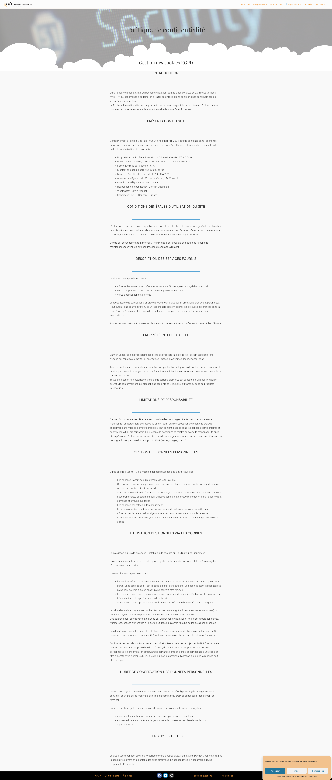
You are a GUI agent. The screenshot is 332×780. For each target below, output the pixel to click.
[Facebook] (159, 775)
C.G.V (98, 775)
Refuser (296, 770)
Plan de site (227, 775)
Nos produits (259, 4)
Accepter (275, 770)
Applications (293, 4)
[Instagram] (171, 775)
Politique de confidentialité (286, 776)
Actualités (309, 4)
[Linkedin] (165, 775)
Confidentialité (112, 775)
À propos (127, 775)
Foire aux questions (202, 775)
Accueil (247, 4)
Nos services (276, 4)
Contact (322, 4)
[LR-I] (18, 4)
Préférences (318, 770)
